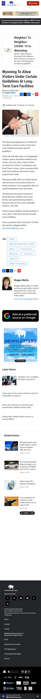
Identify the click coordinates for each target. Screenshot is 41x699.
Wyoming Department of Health (21, 244)
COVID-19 (13, 259)
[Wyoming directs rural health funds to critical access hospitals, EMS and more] (11, 446)
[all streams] (38, 696)
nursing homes (26, 249)
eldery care (13, 254)
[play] (3, 696)
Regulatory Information (12, 644)
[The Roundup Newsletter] (20, 344)
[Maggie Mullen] (7, 283)
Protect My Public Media (12, 654)
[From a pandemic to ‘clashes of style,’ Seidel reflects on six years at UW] (11, 501)
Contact (7, 624)
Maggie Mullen (10, 93)
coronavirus (28, 254)
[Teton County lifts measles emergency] (11, 485)
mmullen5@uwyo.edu (13, 228)
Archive (7, 659)
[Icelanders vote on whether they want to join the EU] (9, 380)
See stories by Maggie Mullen (26, 299)
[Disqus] (20, 550)
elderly (12, 249)
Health (11, 239)
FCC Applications (10, 649)
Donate (34, 3)
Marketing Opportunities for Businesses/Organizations (14, 634)
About (6, 619)
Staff (6, 639)
